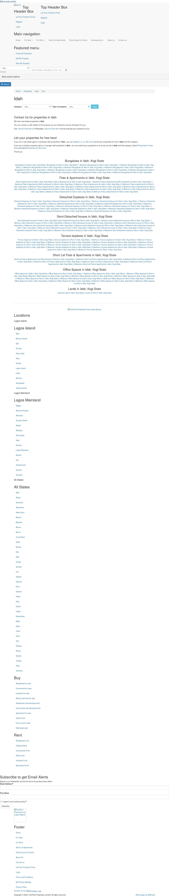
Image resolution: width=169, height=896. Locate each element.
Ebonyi (18, 547)
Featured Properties (24, 53)
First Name (4, 793)
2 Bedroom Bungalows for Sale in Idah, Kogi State (42, 167)
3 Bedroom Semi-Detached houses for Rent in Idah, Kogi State (98, 225)
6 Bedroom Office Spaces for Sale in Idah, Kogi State (112, 281)
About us (111, 40)
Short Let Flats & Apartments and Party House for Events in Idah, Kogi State (44, 259)
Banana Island (21, 338)
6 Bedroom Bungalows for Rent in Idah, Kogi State (132, 172)
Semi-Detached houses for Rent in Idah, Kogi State (79, 220)
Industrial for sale (22, 693)
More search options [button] (11, 76)
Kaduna (19, 581)
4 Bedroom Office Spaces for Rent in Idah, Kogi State (123, 278)
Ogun (18, 626)
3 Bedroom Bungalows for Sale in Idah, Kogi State (123, 167)
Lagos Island (21, 368)
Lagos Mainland (22, 450)
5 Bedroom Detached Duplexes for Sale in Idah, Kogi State (83, 208)
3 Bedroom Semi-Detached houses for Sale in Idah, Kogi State (48, 225)
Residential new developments (28, 703)
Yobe (18, 665)
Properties (28, 91)
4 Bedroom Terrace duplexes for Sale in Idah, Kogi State (114, 244)
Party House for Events (78, 40)
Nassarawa (20, 616)
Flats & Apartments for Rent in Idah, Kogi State (72, 181)
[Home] (18, 4)
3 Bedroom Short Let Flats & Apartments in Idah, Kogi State (56, 261)
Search (6, 84)
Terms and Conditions (24, 877)
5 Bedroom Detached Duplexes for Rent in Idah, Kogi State (131, 208)
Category (18, 106)
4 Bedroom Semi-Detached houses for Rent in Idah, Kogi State (61, 228)
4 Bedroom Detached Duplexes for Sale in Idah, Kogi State (126, 206)
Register (44, 17)
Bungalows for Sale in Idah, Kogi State (30, 165)
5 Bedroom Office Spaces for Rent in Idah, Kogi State (69, 281)
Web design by (145, 895)
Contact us (122, 40)
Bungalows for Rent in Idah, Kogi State (62, 165)
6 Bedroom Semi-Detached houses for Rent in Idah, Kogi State (128, 230)
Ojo (17, 460)
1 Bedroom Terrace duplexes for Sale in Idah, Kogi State (113, 239)
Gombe (19, 567)
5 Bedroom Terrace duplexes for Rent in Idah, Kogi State (114, 247)
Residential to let (22, 740)
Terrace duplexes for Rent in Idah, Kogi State (71, 239)
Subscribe (5, 806)
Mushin (19, 455)
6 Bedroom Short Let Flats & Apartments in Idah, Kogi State (97, 264)
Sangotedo (20, 383)
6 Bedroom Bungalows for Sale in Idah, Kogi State (91, 172)
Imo (17, 571)
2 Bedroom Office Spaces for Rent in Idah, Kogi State (91, 276)
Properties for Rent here (36, 148)
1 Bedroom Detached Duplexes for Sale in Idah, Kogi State (114, 201)
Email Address (6, 784)
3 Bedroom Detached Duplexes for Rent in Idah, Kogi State (79, 206)
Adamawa (20, 507)
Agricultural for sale (23, 713)
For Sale (27, 40)
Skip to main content (8, 1)
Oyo (17, 641)
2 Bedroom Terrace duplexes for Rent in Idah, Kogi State (114, 242)
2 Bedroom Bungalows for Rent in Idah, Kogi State (82, 167)
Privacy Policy (21, 887)
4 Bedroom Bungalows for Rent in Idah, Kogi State (107, 170)
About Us (19, 857)
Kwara (18, 606)
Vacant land (20, 718)
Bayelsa (19, 522)
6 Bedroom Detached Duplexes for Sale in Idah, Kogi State (61, 211)
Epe (17, 343)
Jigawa (18, 576)
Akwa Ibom (20, 512)
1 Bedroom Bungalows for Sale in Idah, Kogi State (98, 165)
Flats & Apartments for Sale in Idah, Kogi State (34, 181)
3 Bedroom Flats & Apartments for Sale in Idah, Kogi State (51, 186)
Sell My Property (22, 58)
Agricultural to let (22, 765)
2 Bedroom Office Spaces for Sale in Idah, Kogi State (48, 276)
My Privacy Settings (23, 882)
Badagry (19, 430)
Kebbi (18, 596)
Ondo (18, 631)
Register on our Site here (83, 142)
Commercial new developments (28, 708)
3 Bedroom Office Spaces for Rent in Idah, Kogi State (37, 278)
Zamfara (19, 670)
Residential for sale (23, 683)
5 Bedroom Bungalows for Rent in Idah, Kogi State (50, 172)
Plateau (19, 646)
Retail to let (20, 755)
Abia (17, 492)
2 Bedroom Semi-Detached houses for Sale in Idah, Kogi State (88, 223)
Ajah (17, 333)
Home (18, 40)
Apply (95, 106)
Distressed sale (22, 728)
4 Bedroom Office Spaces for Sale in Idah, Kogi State (80, 278)
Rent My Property (23, 63)
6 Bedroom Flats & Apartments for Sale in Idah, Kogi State (68, 191)
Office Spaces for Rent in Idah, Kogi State (65, 273)
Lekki (18, 373)
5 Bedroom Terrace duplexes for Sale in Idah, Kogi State (68, 247)
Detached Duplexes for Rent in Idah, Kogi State (70, 201)
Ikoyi (17, 358)
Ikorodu (19, 445)
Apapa (18, 425)
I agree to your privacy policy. (13, 801)
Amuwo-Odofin (21, 420)
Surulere (19, 475)
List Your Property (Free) (50, 13)
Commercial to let (23, 750)
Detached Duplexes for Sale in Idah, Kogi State (32, 201)
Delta (18, 542)
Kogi (36, 91)
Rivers (18, 651)
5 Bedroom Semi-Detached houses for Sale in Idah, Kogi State (112, 228)
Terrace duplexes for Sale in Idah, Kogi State (34, 239)
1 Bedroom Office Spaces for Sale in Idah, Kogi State (103, 273)
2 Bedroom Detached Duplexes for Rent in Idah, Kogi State (118, 203)
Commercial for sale (24, 688)
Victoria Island (21, 388)
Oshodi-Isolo (21, 465)
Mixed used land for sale (25, 698)
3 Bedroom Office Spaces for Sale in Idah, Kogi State (134, 276)
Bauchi (18, 517)
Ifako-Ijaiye (20, 435)
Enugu (18, 562)
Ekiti (17, 557)
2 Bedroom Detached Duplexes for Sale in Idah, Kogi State (71, 203)
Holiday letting (21, 745)
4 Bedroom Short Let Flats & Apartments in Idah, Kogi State (104, 261)
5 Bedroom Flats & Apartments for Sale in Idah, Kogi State (98, 189)
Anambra (19, 502)
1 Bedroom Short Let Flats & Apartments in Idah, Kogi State (98, 259)
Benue (18, 527)
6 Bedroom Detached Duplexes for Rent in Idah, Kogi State (108, 211)
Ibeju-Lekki (20, 353)
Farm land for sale (23, 723)
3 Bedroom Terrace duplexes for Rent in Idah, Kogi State (68, 244)
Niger (18, 621)
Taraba (18, 661)
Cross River (20, 537)
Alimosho (19, 415)
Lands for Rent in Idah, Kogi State (98, 293)
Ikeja (18, 440)
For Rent (40, 40)
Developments (97, 40)
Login (18, 26)
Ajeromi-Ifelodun (22, 410)
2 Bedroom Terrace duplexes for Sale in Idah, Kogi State (68, 242)
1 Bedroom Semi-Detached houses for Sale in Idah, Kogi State (124, 220)
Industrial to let (21, 760)
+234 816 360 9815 (25, 128)
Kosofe (18, 363)
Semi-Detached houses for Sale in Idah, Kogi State (37, 220)
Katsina (19, 591)
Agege (18, 405)
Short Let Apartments (57, 40)
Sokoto (18, 656)
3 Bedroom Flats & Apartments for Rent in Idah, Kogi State (98, 186)
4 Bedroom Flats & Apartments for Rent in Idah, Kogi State (51, 189)
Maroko (19, 378)
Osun (18, 636)
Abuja (18, 497)
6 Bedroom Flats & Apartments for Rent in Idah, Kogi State (115, 191)
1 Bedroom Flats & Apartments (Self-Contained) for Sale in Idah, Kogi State (121, 181)
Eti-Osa (19, 348)
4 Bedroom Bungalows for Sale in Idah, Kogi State (66, 170)
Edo (17, 552)
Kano (18, 586)
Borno (18, 532)
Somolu (19, 470)
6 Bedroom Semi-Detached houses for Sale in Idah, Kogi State (77, 230)
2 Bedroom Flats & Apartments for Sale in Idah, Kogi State (97, 184)
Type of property (59, 106)
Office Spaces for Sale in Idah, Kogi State (31, 273)
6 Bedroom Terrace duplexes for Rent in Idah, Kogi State (99, 249)
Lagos (18, 611)
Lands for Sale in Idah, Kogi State (70, 293)
